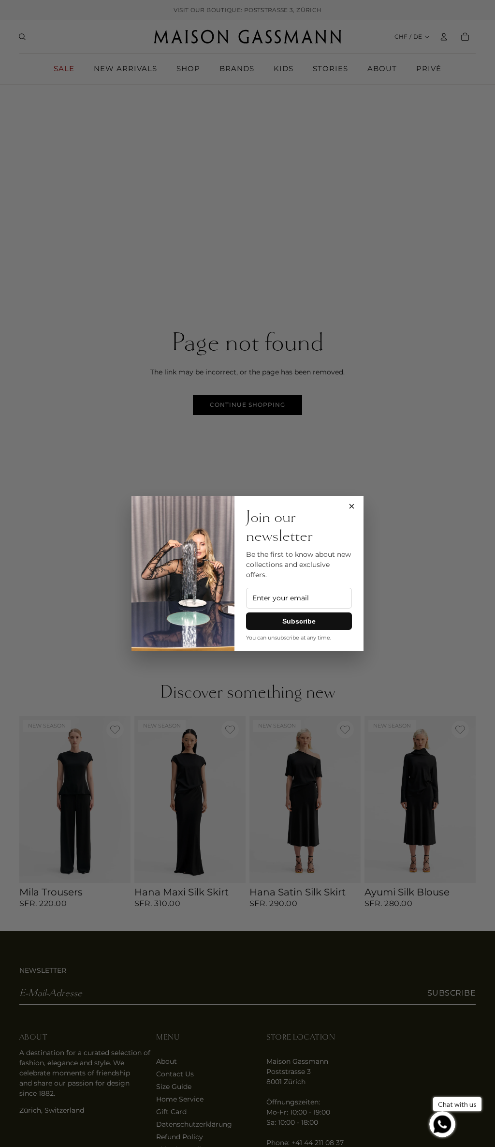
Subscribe (299, 621)
